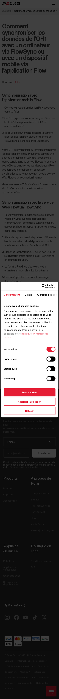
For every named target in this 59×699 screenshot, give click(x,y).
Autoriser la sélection (29, 401)
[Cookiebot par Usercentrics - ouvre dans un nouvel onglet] (42, 286)
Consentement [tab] (12, 294)
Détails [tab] (28, 294)
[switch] (50, 359)
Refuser (29, 411)
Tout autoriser (29, 392)
